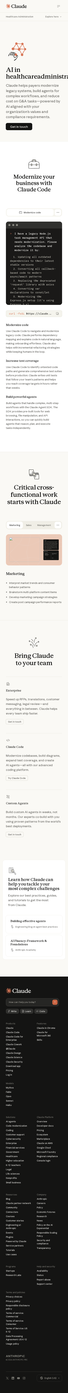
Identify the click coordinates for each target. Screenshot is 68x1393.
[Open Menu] (58, 6)
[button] (53, 17)
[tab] (30, 212)
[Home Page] (16, 6)
